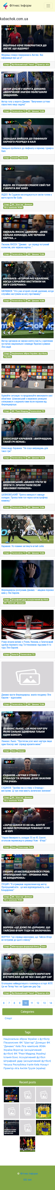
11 (32, 1002)
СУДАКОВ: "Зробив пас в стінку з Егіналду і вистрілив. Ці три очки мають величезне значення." (26, 789)
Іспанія (15, 158)
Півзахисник (11, 1042)
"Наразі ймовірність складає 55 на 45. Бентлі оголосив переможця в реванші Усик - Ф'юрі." (23, 839)
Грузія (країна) (37, 1068)
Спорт (7, 64)
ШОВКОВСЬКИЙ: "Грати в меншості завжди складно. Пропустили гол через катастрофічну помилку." (24, 497)
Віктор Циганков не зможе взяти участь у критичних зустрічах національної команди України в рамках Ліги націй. (27, 343)
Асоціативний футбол (32, 1057)
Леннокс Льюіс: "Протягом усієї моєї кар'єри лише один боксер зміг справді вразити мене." (26, 743)
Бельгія (15, 654)
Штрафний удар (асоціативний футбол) (30, 599)
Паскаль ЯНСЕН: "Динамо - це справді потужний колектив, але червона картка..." (25, 246)
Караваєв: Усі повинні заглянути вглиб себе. (22, 546)
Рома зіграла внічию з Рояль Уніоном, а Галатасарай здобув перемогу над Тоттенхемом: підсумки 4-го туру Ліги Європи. (27, 644)
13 (44, 1002)
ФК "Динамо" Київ (36, 111)
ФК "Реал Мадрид (20, 411)
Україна (23, 158)
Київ (36, 1064)
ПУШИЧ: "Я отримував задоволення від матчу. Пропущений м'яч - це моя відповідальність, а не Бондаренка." (25, 887)
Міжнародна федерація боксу (25, 946)
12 (38, 1002)
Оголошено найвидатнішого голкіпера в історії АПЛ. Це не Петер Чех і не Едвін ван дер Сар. (27, 985)
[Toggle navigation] (48, 6)
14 (51, 1002)
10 (25, 1002)
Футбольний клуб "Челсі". (23, 64)
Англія (23, 1068)
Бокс (14, 751)
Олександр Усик (25, 847)
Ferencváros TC (19, 111)
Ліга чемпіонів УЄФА (13, 207)
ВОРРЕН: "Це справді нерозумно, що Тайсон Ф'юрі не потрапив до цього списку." (26, 938)
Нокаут (21, 751)
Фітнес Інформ (20, 5)
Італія (30, 1064)
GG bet (27, 1179)
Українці (41, 1053)
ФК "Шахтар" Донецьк (22, 204)
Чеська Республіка (15, 1064)
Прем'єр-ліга (43, 64)
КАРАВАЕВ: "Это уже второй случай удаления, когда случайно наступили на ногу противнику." (27, 292)
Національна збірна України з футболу (29, 353)
